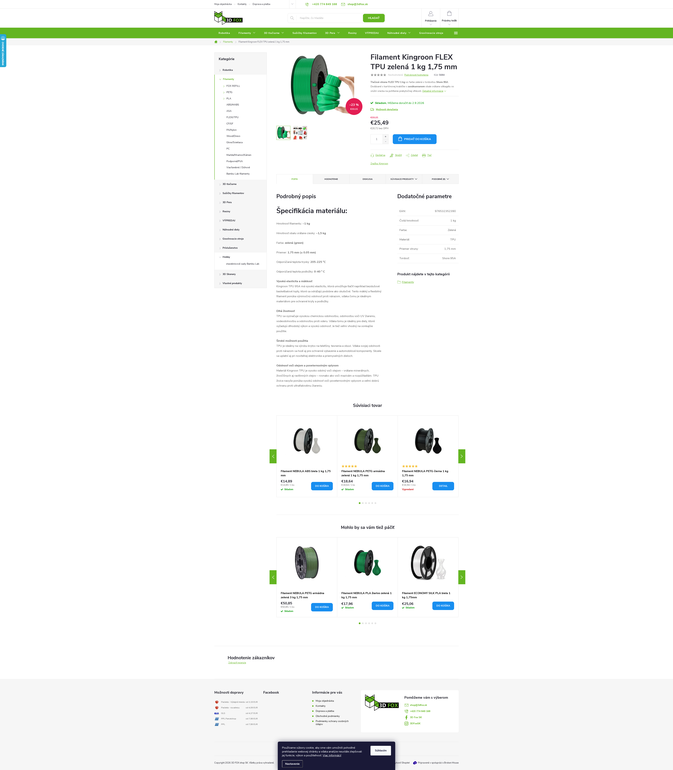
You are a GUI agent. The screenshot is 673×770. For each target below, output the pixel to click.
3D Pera (227, 202)
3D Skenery (229, 274)
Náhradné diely (231, 229)
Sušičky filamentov (233, 193)
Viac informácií (332, 755)
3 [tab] (366, 503)
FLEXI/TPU (232, 117)
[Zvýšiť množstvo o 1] (385, 136)
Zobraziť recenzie (237, 662)
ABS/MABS (232, 104)
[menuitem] (224, 33)
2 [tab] (363, 503)
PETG (229, 92)
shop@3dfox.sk (418, 705)
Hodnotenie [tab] (331, 179)
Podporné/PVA (234, 161)
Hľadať (374, 18)
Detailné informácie (432, 91)
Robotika (228, 70)
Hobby (226, 257)
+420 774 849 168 (420, 711)
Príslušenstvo (230, 248)
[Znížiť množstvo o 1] (385, 141)
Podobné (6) (438, 179)
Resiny (226, 211)
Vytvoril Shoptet (401, 762)
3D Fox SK (416, 717)
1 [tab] (360, 503)
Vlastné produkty (232, 283)
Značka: (379, 163)
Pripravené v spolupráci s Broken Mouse (438, 762)
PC (228, 148)
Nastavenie (292, 764)
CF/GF (229, 123)
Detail (443, 486)
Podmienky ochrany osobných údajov (332, 723)
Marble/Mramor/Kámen (238, 155)
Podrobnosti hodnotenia (416, 75)
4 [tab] (369, 503)
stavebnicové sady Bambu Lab (242, 263)
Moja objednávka (223, 4)
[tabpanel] (307, 456)
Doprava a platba (261, 4)
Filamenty (228, 79)
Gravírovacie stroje (233, 238)
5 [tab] (372, 503)
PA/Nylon (231, 130)
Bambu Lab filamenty (238, 173)
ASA (229, 111)
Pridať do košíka (417, 139)
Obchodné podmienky (328, 716)
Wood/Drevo (233, 136)
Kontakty (242, 4)
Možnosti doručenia (387, 109)
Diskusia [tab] (368, 179)
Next (461, 456)
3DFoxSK (415, 723)
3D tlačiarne (229, 184)
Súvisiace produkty (402, 179)
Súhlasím (381, 750)
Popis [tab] (294, 179)
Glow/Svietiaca (234, 142)
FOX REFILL (233, 86)
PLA (228, 98)
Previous (273, 456)
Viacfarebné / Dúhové (238, 167)
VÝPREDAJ (229, 220)
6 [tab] (375, 503)
